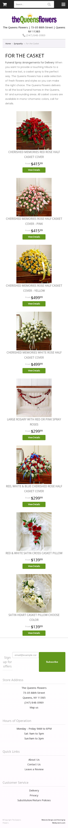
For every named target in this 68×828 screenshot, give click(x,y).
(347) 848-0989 (35, 35)
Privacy (34, 795)
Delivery (34, 790)
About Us (34, 759)
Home (8, 43)
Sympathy (18, 43)
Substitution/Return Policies (34, 800)
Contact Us (34, 764)
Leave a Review (34, 769)
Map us (34, 707)
